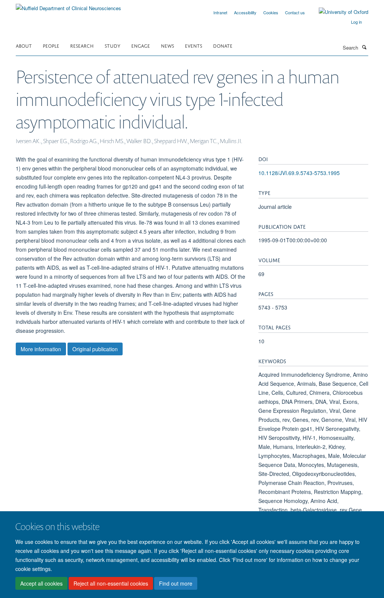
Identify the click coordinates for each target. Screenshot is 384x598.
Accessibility (245, 12)
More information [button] (41, 349)
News (167, 45)
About (24, 45)
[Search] (364, 47)
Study (112, 45)
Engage (140, 45)
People (51, 45)
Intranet (220, 12)
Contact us (295, 12)
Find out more (175, 583)
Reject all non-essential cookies (111, 583)
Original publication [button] (95, 349)
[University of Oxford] (338, 12)
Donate (222, 45)
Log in (356, 22)
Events (193, 45)
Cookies (270, 12)
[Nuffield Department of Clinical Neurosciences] (68, 5)
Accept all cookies (41, 583)
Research (82, 45)
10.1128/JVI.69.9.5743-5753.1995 (299, 173)
